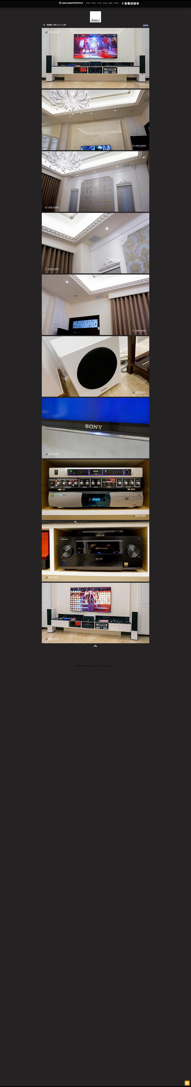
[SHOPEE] (135, 3)
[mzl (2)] (129, 3)
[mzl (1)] (126, 3)
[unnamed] (132, 3)
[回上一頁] (44, 25)
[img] (95, 58)
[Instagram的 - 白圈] (138, 3)
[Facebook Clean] (123, 3)
